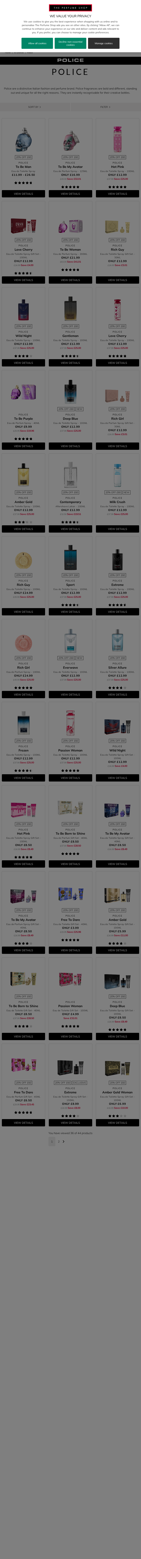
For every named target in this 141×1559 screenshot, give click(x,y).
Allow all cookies (37, 43)
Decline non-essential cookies (70, 43)
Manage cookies (104, 43)
